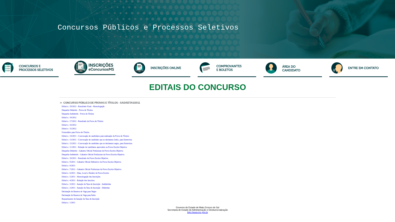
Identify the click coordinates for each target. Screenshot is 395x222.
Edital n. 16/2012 (69, 125)
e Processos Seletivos (191, 27)
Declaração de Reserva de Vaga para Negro (79, 191)
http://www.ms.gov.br (197, 212)
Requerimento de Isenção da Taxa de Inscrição (80, 199)
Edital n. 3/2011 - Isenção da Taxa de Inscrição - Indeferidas (86, 184)
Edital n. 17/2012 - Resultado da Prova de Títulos (82, 121)
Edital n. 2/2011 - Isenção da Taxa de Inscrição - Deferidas (86, 188)
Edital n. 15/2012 (69, 128)
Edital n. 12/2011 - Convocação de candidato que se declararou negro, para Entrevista (97, 143)
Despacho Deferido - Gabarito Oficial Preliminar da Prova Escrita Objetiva (92, 151)
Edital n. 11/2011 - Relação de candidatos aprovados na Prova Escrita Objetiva (94, 147)
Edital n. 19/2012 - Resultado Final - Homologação (83, 106)
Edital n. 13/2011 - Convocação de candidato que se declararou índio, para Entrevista (97, 140)
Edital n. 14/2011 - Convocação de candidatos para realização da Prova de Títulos (95, 136)
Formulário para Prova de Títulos (75, 132)
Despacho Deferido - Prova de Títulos (77, 110)
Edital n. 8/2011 (68, 165)
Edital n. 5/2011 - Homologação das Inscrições (81, 177)
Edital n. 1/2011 (68, 202)
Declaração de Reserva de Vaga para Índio (79, 195)
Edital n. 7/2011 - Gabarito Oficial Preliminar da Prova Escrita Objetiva (91, 169)
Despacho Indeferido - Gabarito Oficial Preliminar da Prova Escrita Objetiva (93, 154)
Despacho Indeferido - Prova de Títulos (78, 114)
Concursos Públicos (101, 27)
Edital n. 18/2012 (69, 117)
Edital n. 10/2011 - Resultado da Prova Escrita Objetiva (85, 158)
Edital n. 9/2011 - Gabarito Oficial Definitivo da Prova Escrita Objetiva (91, 162)
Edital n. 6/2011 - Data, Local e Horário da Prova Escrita (85, 173)
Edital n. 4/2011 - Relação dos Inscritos (78, 180)
